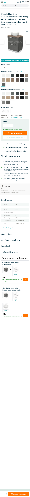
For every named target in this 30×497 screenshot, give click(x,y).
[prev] (2, 42)
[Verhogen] (12, 125)
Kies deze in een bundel (16, 117)
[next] (28, 42)
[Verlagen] (4, 125)
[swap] (27, 31)
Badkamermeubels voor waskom (11, 10)
